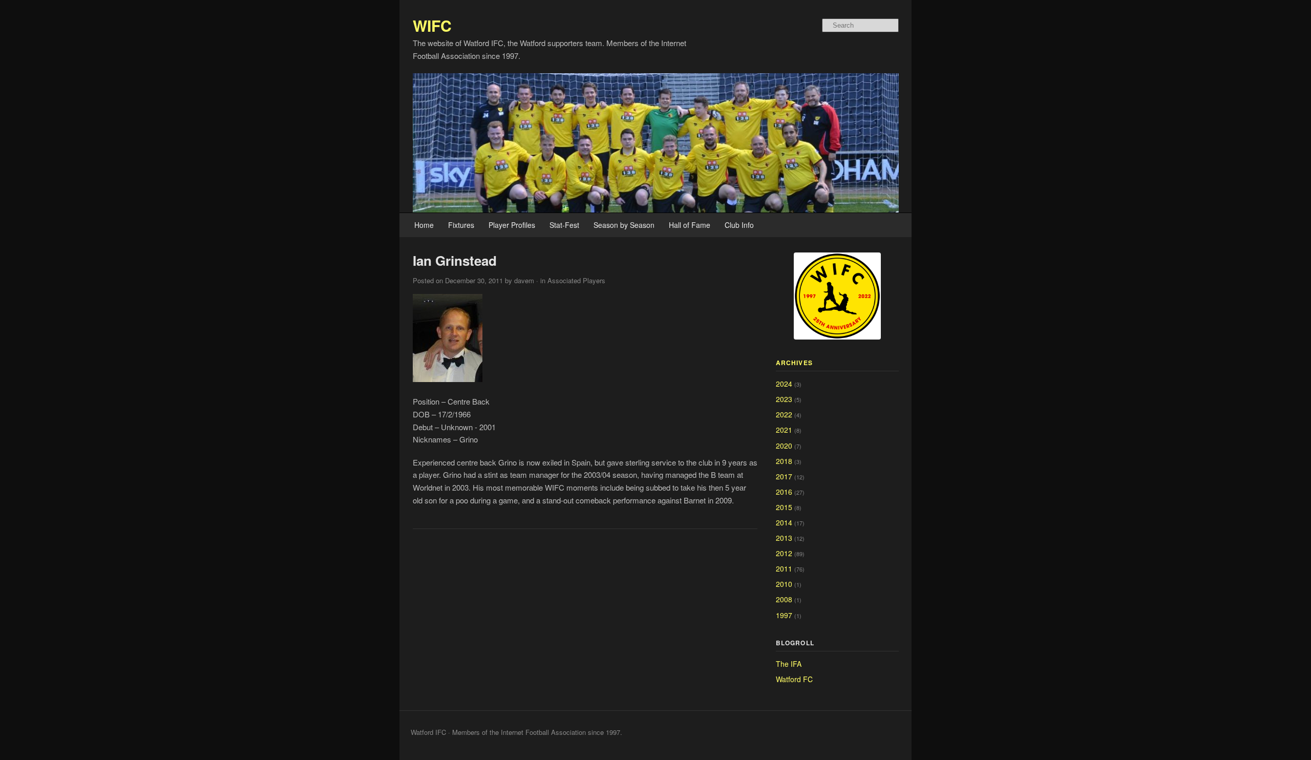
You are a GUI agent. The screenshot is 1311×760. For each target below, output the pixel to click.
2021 (784, 430)
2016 (784, 492)
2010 (784, 584)
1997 (784, 615)
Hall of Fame (689, 225)
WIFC (432, 25)
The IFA (788, 664)
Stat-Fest (564, 225)
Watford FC (794, 679)
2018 (784, 461)
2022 (784, 414)
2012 (784, 553)
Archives (794, 362)
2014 (784, 522)
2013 (784, 538)
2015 (784, 507)
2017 (784, 476)
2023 (784, 399)
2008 (784, 599)
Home (424, 225)
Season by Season (624, 225)
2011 (784, 568)
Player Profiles (512, 225)
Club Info (739, 225)
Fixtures (461, 225)
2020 (784, 445)
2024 (784, 383)
